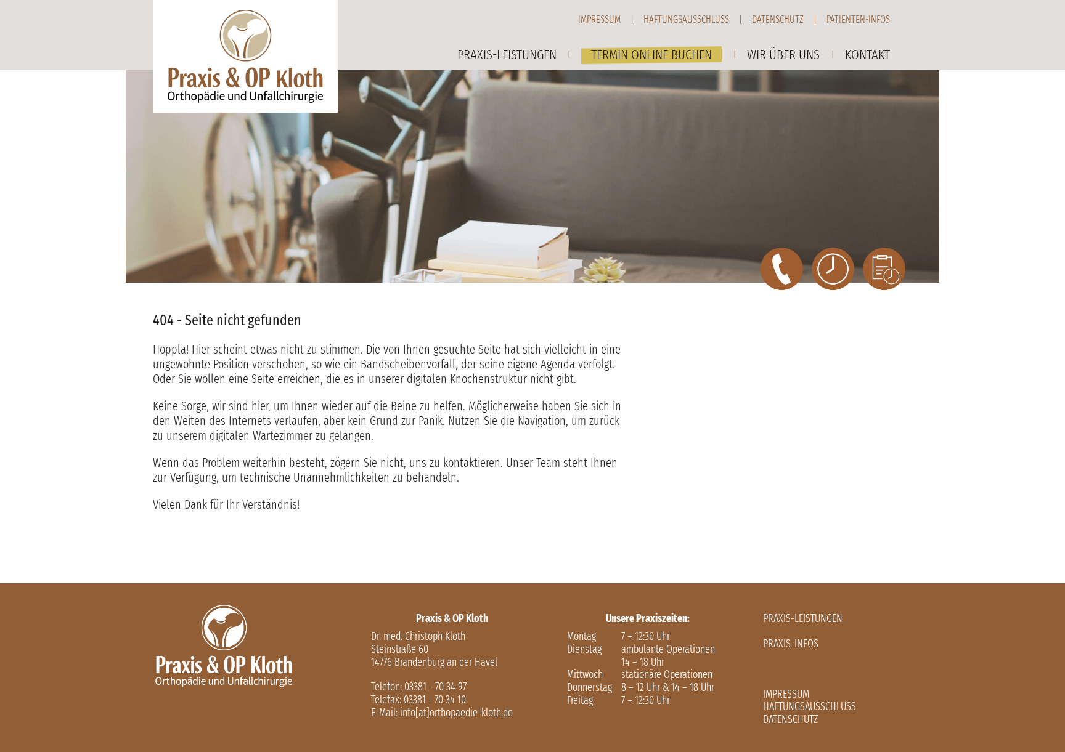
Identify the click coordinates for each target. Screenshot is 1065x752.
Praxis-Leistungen (507, 54)
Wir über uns (783, 54)
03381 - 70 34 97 (435, 687)
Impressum (599, 19)
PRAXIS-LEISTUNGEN (803, 618)
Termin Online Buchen (651, 54)
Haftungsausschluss (686, 19)
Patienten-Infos (858, 19)
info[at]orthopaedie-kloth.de (456, 712)
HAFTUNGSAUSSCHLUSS (809, 706)
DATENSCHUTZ (790, 719)
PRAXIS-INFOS (790, 643)
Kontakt (867, 54)
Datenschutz (778, 19)
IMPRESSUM (786, 694)
